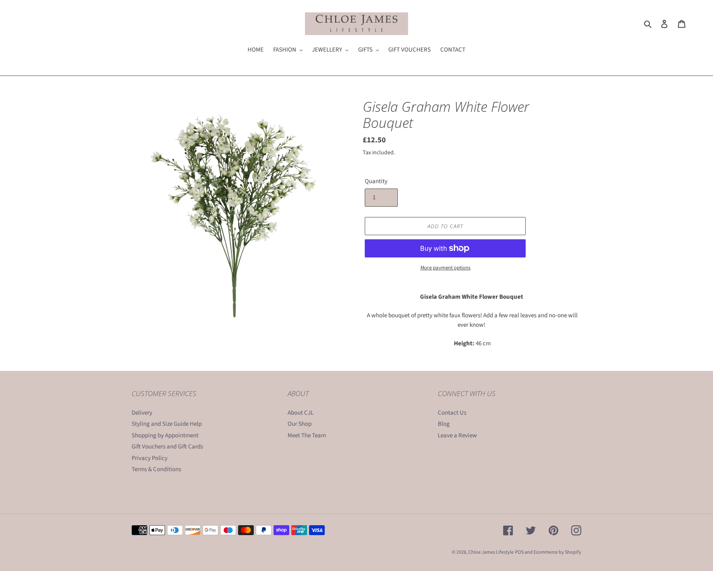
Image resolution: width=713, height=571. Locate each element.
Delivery (142, 412)
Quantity (376, 181)
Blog (444, 424)
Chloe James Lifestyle (491, 552)
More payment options (445, 267)
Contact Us (452, 412)
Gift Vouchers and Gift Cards (167, 446)
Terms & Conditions (156, 469)
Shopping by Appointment (165, 435)
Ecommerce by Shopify (557, 552)
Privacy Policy (150, 458)
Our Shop (300, 424)
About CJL (301, 412)
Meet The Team (307, 435)
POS (519, 552)
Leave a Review (457, 435)
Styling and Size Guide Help (167, 424)
